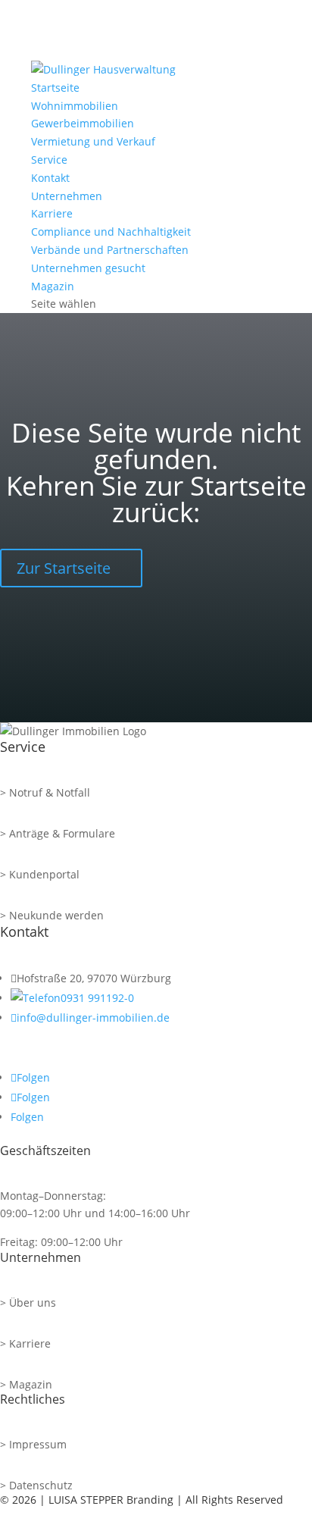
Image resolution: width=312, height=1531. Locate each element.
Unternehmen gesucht (88, 268)
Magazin (52, 286)
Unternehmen (66, 196)
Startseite (55, 87)
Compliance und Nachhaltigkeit (111, 231)
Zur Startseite (64, 568)
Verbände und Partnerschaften (110, 250)
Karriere (52, 213)
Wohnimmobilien (74, 106)
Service (49, 159)
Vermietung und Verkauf (93, 141)
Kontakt (50, 178)
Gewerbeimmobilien (82, 123)
